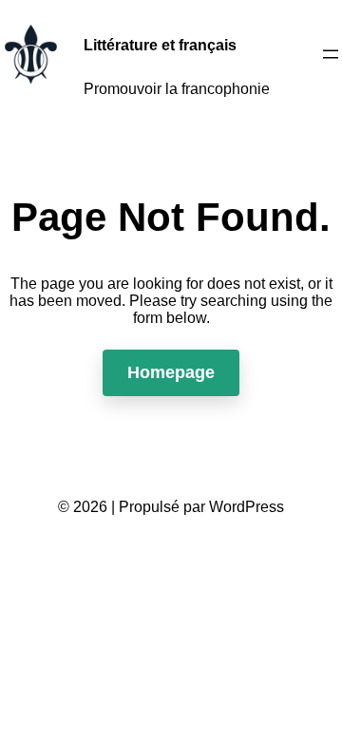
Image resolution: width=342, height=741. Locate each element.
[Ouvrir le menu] (330, 54)
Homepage (171, 372)
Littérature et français (160, 45)
